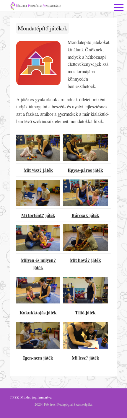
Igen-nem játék (38, 357)
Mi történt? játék (38, 215)
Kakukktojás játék (38, 312)
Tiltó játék (85, 312)
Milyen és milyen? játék (38, 264)
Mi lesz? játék (85, 357)
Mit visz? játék (38, 169)
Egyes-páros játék (85, 169)
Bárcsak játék (85, 215)
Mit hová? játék (85, 260)
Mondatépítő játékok (42, 28)
